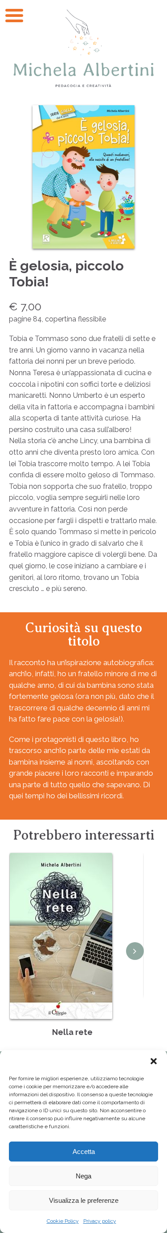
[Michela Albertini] (83, 48)
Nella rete (72, 1032)
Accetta (84, 1151)
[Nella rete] (61, 936)
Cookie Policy (63, 1221)
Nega (83, 1176)
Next (135, 951)
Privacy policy (99, 1221)
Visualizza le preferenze (83, 1200)
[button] (153, 1061)
